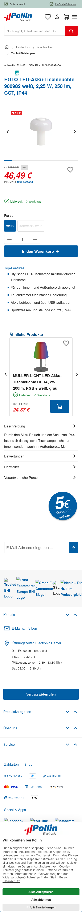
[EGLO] (41, 73)
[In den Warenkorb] (59, 406)
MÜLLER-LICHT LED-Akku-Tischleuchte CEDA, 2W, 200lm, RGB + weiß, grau (37, 382)
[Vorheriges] (7, 131)
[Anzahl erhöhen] (35, 239)
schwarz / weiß (31, 226)
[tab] (41, 436)
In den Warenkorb (38, 251)
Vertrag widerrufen (41, 694)
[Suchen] (71, 31)
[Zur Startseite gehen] (18, 16)
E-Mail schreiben (24, 628)
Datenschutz (31, 557)
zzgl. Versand (25, 182)
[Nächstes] (74, 131)
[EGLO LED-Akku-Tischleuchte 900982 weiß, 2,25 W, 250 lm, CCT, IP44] (41, 131)
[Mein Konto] (57, 16)
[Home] (6, 47)
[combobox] (34, 31)
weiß (10, 225)
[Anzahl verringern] (9, 239)
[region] (41, 134)
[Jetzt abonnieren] (73, 547)
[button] (71, 614)
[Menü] (75, 16)
